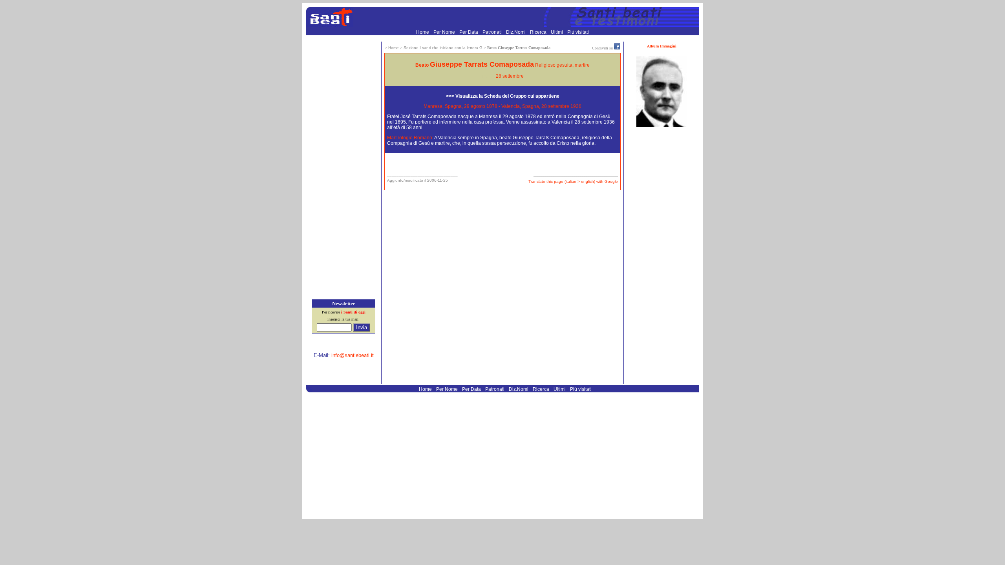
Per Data (469, 32)
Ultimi (557, 32)
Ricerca (539, 32)
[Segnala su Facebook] (617, 48)
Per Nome (444, 32)
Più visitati (578, 32)
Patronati (492, 32)
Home (423, 32)
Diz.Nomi (516, 32)
